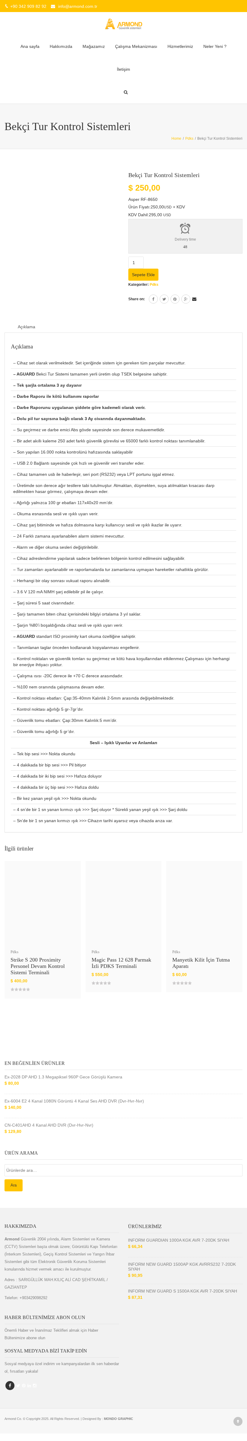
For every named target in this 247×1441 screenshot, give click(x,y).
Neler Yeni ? (215, 46)
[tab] (26, 327)
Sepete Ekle (143, 274)
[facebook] (153, 299)
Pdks (154, 284)
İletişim (123, 69)
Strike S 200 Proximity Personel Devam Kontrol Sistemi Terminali (38, 966)
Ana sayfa (29, 46)
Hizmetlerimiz (180, 46)
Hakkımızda (61, 46)
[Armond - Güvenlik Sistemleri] (123, 23)
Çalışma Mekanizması (136, 46)
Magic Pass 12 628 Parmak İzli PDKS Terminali (121, 963)
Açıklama (26, 326)
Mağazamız (94, 46)
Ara (14, 1185)
